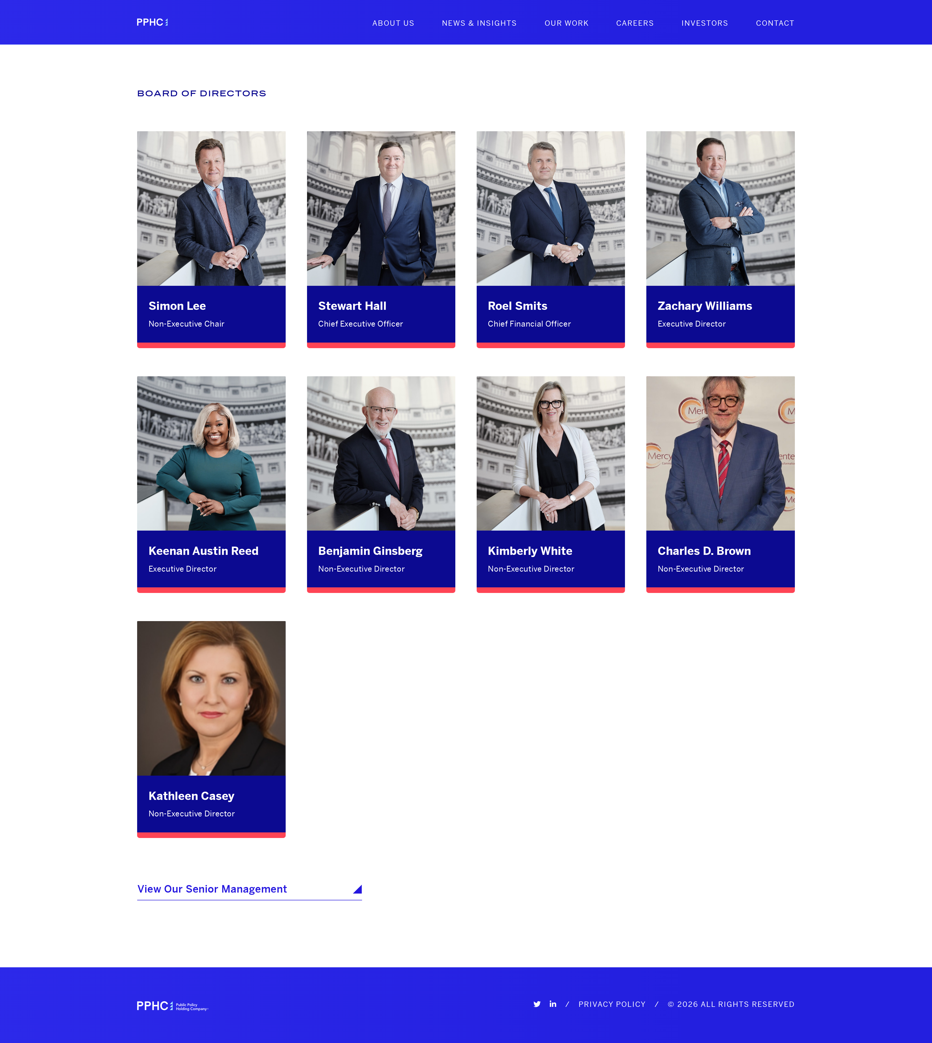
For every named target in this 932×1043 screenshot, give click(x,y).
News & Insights (479, 23)
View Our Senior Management (212, 889)
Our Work (567, 23)
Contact (775, 23)
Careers (635, 23)
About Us (393, 23)
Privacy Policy (612, 1004)
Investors (705, 23)
